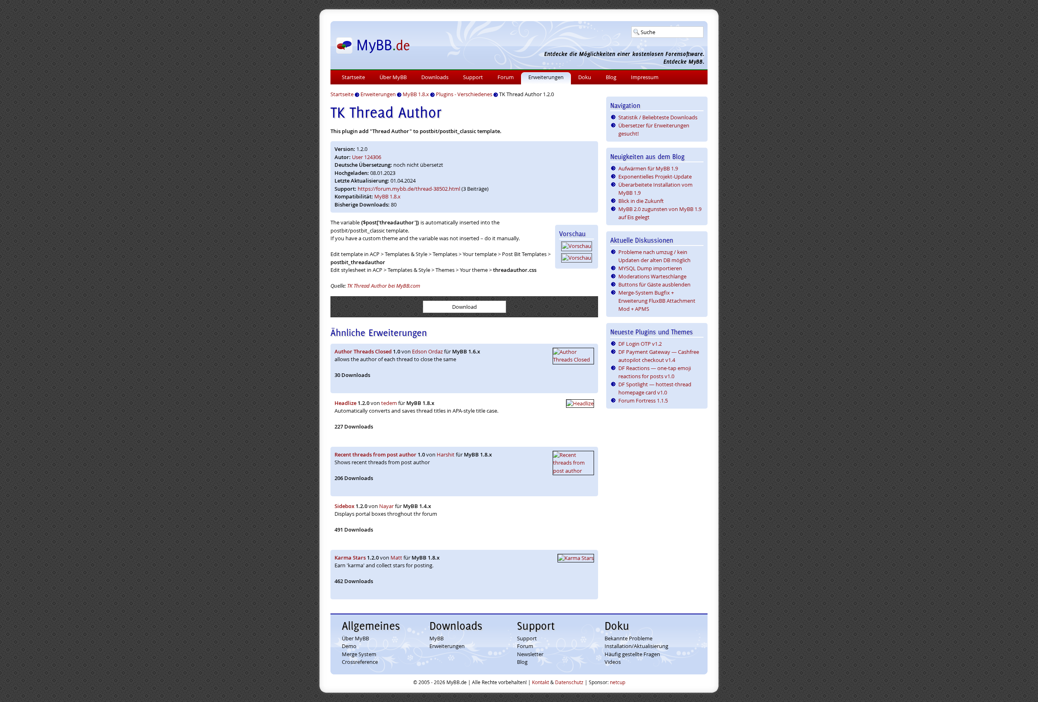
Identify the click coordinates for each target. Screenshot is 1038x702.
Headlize (345, 403)
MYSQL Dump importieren (650, 268)
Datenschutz (569, 682)
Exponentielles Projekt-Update (655, 176)
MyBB (436, 638)
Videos (613, 661)
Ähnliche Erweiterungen (378, 332)
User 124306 (366, 157)
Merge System (359, 654)
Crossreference (360, 661)
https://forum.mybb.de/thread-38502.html (409, 188)
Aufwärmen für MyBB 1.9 (648, 168)
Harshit (446, 454)
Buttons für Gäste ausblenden (654, 284)
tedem (389, 403)
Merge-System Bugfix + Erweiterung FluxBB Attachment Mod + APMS (656, 300)
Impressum (644, 77)
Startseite (353, 77)
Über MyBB (393, 77)
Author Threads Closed (363, 351)
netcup (617, 682)
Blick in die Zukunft (641, 201)
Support (473, 77)
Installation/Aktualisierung (636, 646)
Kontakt (540, 682)
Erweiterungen (546, 77)
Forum (506, 77)
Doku (584, 77)
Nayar (386, 506)
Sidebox (344, 506)
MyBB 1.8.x (387, 196)
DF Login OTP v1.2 (640, 343)
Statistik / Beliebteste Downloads (657, 117)
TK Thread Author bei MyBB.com (383, 285)
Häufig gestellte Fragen (632, 654)
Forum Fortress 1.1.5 (643, 400)
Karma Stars (350, 557)
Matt (396, 557)
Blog (611, 77)
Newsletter (530, 654)
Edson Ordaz (427, 351)
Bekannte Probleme (628, 638)
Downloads (434, 77)
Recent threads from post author (375, 454)
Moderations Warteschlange (652, 276)
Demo (349, 646)
